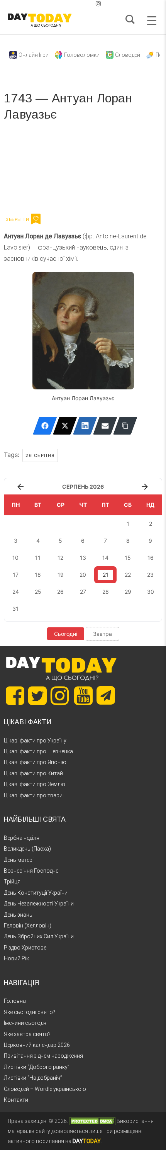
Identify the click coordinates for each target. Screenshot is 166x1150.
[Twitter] (65, 426)
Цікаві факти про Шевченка (38, 751)
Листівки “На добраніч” (33, 1078)
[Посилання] (125, 426)
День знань (18, 915)
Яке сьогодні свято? (29, 1012)
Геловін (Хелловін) (27, 925)
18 (38, 574)
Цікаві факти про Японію (35, 762)
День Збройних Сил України (39, 936)
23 (150, 574)
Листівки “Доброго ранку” (36, 1067)
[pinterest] (86, 3)
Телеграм (32, 169)
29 (128, 591)
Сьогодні (65, 633)
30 (150, 591)
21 (105, 574)
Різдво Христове (25, 947)
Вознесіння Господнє (31, 871)
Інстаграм (86, 169)
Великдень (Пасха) (27, 849)
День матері (19, 860)
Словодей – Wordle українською (45, 1089)
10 (15, 557)
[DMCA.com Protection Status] (92, 1121)
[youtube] (92, 3)
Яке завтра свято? (27, 1034)
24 (15, 591)
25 (38, 591)
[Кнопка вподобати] (36, 219)
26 (60, 591)
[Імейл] (105, 426)
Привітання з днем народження (43, 1056)
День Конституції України (36, 893)
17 (16, 574)
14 (105, 557)
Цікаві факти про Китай (33, 773)
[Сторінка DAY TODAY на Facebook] (15, 695)
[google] (80, 3)
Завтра (102, 633)
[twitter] (67, 3)
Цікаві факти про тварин (35, 795)
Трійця (12, 881)
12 (60, 557)
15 (128, 557)
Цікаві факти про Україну (35, 740)
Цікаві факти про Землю (34, 784)
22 (128, 574)
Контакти (16, 1100)
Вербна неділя (21, 838)
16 (150, 557)
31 (15, 608)
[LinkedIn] (85, 426)
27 (83, 591)
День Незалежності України (39, 903)
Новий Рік (16, 958)
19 (61, 574)
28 (105, 591)
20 (83, 574)
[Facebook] (45, 426)
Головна (15, 1001)
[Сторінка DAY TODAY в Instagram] (60, 695)
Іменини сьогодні (25, 1023)
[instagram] (98, 3)
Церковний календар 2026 (37, 1045)
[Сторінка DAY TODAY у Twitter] (37, 695)
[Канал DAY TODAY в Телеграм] (106, 696)
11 (38, 557)
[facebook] (74, 3)
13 (83, 557)
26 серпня (40, 455)
